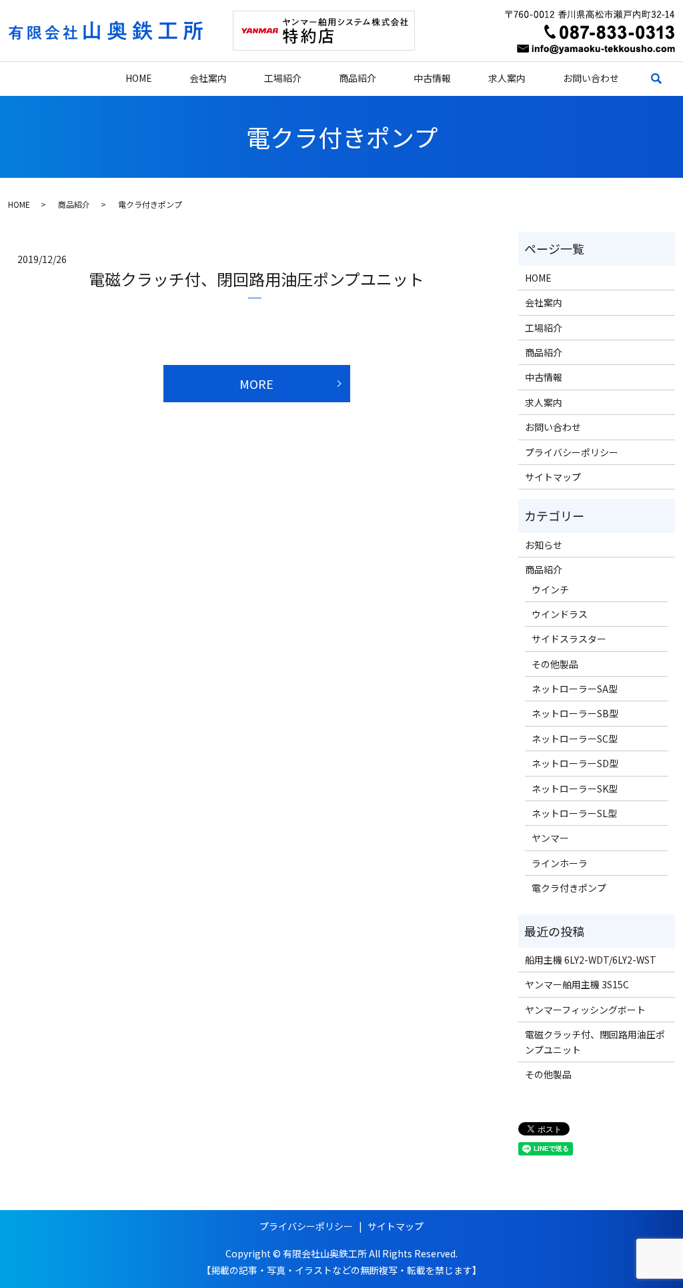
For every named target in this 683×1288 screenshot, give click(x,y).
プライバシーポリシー (571, 452)
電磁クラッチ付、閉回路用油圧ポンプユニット (256, 278)
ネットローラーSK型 (575, 788)
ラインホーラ (560, 863)
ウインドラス (560, 614)
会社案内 (208, 78)
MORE (256, 383)
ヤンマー (550, 837)
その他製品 (555, 664)
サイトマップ (553, 476)
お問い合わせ (591, 78)
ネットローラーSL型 (574, 813)
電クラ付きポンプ (569, 887)
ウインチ (550, 589)
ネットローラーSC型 (575, 738)
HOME (138, 78)
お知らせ (543, 544)
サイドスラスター (569, 638)
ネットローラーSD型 (575, 763)
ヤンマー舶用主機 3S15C (577, 984)
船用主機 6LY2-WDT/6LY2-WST (590, 959)
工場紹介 (282, 78)
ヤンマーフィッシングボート (585, 1009)
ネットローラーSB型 (575, 713)
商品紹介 (357, 78)
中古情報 (432, 78)
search (665, 78)
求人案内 (507, 78)
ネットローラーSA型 (575, 688)
